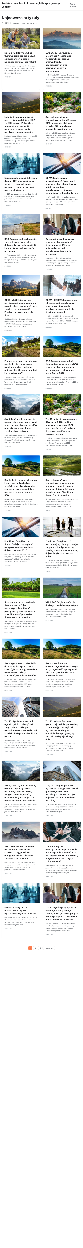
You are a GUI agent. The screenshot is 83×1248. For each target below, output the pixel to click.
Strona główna (73, 5)
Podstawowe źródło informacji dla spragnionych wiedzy (32, 5)
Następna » (49, 948)
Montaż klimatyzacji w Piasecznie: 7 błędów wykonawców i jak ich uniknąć (20, 910)
